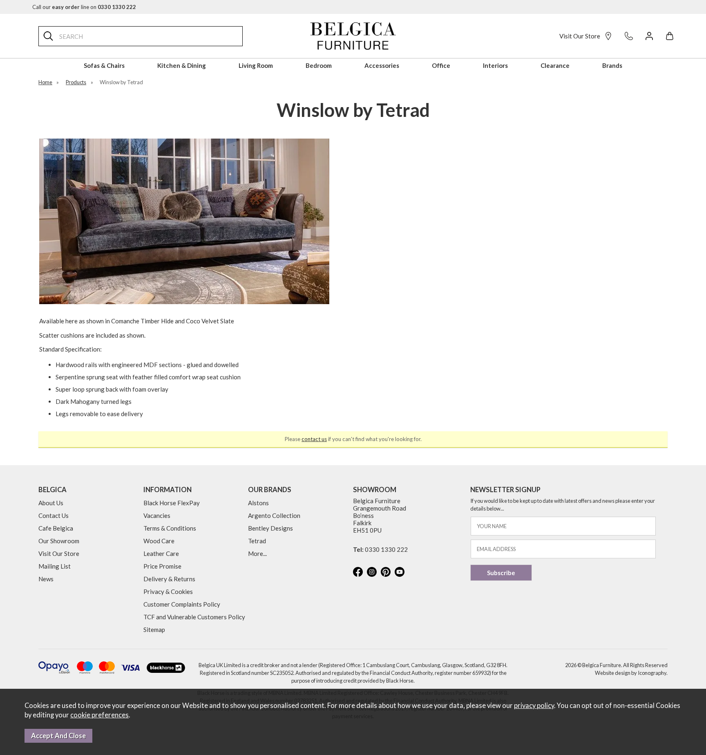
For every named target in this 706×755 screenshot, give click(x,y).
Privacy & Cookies (168, 591)
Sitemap (154, 629)
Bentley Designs (270, 528)
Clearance (555, 65)
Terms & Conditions (169, 528)
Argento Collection (274, 515)
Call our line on (84, 7)
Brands (612, 65)
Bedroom (319, 65)
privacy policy (534, 705)
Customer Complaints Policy (181, 604)
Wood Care (158, 540)
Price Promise (162, 566)
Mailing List (54, 566)
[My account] (649, 36)
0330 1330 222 (386, 549)
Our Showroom (58, 540)
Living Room (256, 65)
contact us (314, 439)
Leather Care (161, 553)
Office (441, 65)
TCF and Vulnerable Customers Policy (194, 617)
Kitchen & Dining (181, 65)
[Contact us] (629, 36)
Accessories (381, 65)
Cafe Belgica (55, 528)
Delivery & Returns (169, 578)
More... (257, 553)
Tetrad (257, 540)
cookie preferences (99, 715)
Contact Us (53, 515)
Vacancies (156, 515)
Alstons (258, 502)
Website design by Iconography (630, 673)
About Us (50, 502)
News (46, 578)
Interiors (495, 65)
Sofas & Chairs (104, 65)
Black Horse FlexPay (171, 502)
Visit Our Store (579, 36)
